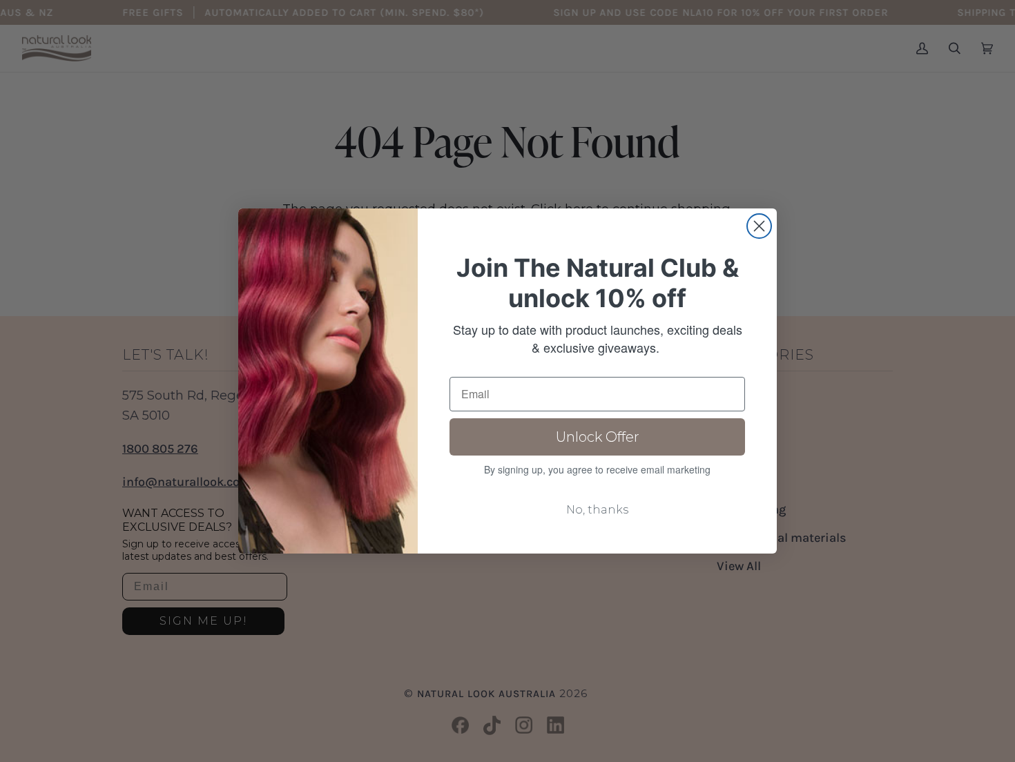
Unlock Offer (597, 437)
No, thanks (597, 509)
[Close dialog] (759, 226)
